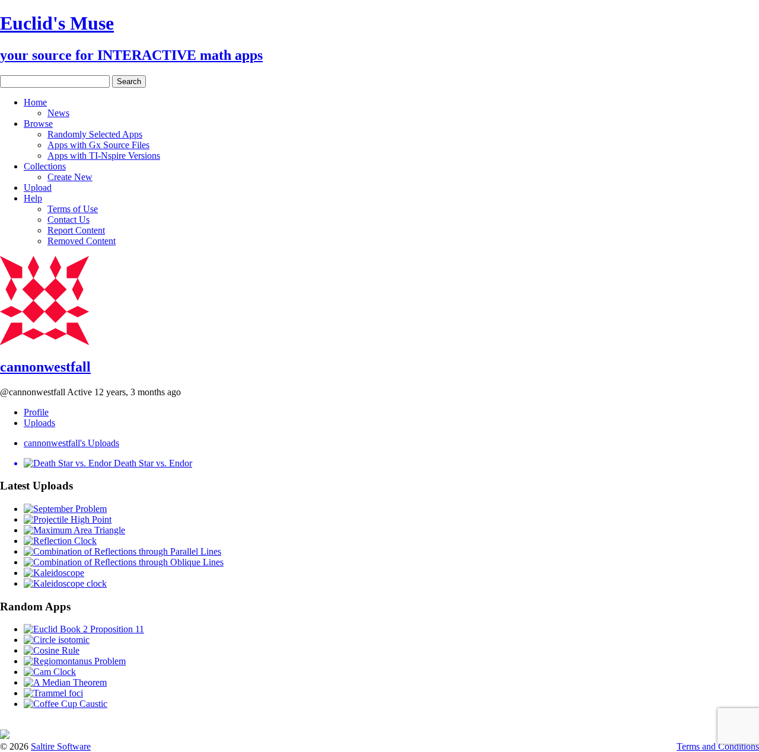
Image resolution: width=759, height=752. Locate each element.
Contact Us (68, 220)
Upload (38, 188)
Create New (70, 177)
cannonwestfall (45, 367)
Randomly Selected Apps (94, 134)
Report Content (76, 230)
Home (35, 102)
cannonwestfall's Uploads (71, 443)
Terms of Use (72, 209)
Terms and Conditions (718, 746)
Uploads (39, 423)
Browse (38, 124)
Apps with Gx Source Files (98, 145)
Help (33, 198)
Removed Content (81, 241)
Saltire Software (61, 746)
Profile (36, 412)
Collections (45, 166)
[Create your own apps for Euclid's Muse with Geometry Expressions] (4, 736)
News (58, 113)
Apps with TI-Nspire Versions (103, 156)
